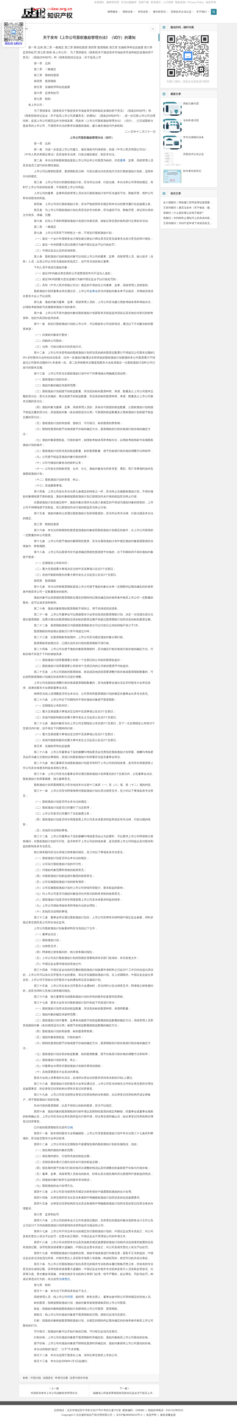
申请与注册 (61, 1377)
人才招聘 (168, 2)
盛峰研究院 (112, 2)
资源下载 (143, 2)
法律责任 (64, 1279)
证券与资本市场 (79, 1377)
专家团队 (99, 2)
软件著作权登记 (192, 170)
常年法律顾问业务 (193, 137)
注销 (70, 1127)
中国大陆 (36, 1377)
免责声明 (211, 2)
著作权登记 (159, 11)
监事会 (93, 291)
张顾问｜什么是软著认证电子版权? (183, 212)
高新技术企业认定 (181, 11)
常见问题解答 (129, 2)
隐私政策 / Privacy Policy (189, 2)
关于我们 (201, 11)
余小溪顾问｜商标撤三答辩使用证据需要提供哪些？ (193, 202)
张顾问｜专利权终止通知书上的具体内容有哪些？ (191, 217)
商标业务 (128, 11)
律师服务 (112, 11)
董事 (123, 160)
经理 (70, 1296)
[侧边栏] (153, 28)
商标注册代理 (191, 103)
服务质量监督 (168, 1414)
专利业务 (143, 11)
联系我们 (156, 2)
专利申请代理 (191, 120)
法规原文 (48, 1377)
